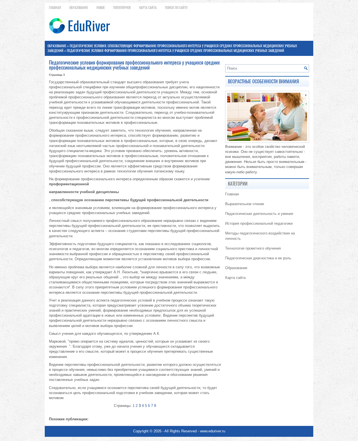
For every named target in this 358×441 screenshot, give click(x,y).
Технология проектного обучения (253, 248)
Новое (100, 7)
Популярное (122, 7)
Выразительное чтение (244, 204)
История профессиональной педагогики (259, 223)
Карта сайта (148, 7)
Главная (55, 7)
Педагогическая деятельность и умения (259, 214)
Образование (78, 7)
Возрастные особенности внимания (263, 81)
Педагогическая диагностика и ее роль (258, 258)
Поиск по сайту (176, 7)
